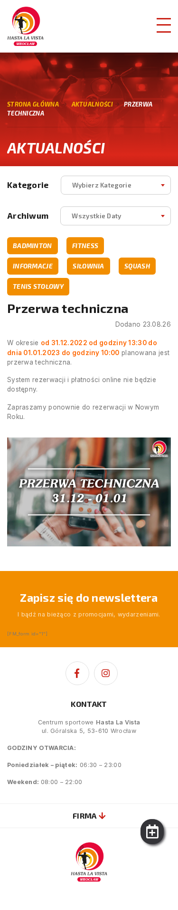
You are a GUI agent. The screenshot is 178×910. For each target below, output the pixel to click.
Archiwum (27, 216)
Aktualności (92, 104)
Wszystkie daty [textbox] (96, 216)
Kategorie (28, 185)
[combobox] (116, 185)
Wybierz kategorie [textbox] (101, 185)
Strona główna (33, 104)
